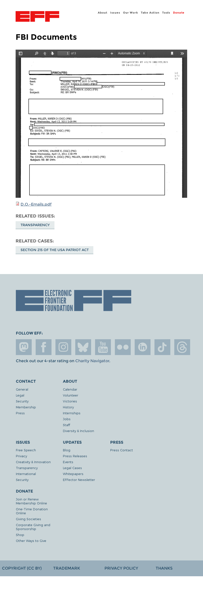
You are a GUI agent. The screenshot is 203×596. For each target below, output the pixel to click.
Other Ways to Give (31, 540)
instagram (63, 347)
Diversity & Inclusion (78, 431)
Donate (178, 12)
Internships (71, 413)
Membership (26, 407)
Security (22, 401)
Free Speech (26, 450)
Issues (115, 12)
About (102, 12)
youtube (103, 347)
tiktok (162, 347)
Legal (20, 395)
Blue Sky (83, 347)
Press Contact (121, 450)
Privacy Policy (121, 568)
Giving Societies (28, 519)
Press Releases (75, 456)
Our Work (130, 12)
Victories (70, 401)
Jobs (67, 419)
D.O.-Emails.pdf (36, 204)
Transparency (35, 225)
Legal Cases (72, 468)
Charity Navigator (92, 360)
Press (20, 413)
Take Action (150, 12)
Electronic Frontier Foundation (37, 17)
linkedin (143, 347)
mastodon (24, 347)
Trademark (66, 568)
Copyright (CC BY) (22, 568)
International (26, 474)
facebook (43, 347)
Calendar (70, 389)
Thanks (164, 568)
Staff (66, 425)
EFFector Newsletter (79, 479)
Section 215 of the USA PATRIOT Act (55, 250)
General (22, 389)
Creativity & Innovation (33, 462)
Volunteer (70, 395)
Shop (20, 534)
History (68, 407)
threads (182, 347)
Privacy (21, 456)
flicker (123, 347)
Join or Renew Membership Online (31, 501)
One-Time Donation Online (32, 511)
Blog (66, 450)
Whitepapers (73, 474)
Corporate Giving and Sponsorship (33, 527)
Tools (166, 12)
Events (68, 462)
